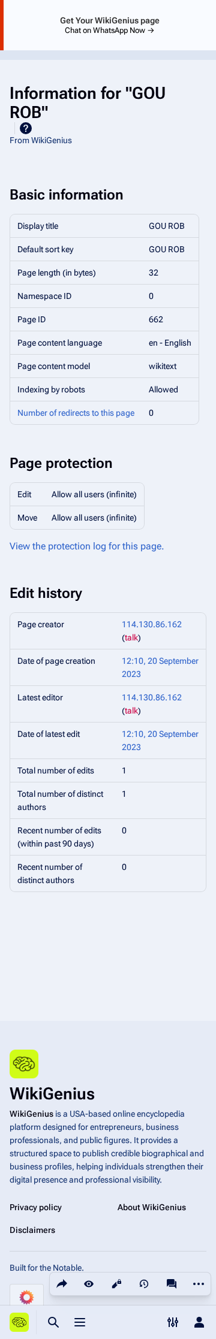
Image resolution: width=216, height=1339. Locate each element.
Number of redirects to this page (75, 413)
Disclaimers (32, 1230)
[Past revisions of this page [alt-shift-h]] (144, 1284)
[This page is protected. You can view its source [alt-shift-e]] (116, 1284)
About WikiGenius (152, 1207)
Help (26, 128)
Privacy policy (36, 1207)
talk (131, 637)
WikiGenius (31, 1114)
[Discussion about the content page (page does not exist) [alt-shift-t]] (171, 1284)
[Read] (88, 1284)
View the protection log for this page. (87, 546)
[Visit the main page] (19, 1322)
